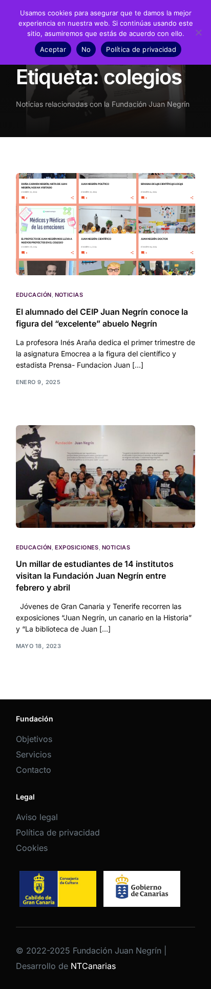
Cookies (32, 848)
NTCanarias (93, 966)
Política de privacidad (58, 832)
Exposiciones (77, 547)
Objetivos (34, 739)
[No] (198, 32)
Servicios (33, 754)
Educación (34, 295)
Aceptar (53, 49)
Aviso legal (37, 817)
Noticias (69, 295)
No (86, 49)
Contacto (33, 770)
